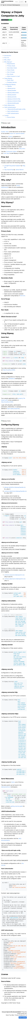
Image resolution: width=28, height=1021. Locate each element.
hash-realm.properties (13, 408)
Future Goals (10, 70)
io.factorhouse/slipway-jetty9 (7, 2)
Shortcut (22, 295)
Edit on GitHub (22, 1017)
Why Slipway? (8, 62)
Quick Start (10, 80)
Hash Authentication (13, 111)
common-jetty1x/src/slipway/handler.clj (15, 491)
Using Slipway (8, 78)
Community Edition (11, 151)
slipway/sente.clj (5, 787)
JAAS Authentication (10, 107)
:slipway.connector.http (13, 99)
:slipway (9, 86)
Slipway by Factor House (9, 52)
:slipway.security (11, 97)
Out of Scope (11, 72)
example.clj (11, 378)
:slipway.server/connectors (9, 503)
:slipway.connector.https (14, 101)
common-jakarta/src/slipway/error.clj (14, 579)
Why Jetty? (7, 60)
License (6, 115)
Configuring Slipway (10, 84)
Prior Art (6, 57)
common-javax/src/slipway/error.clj (14, 575)
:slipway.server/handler (8, 479)
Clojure (10, 136)
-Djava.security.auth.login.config (16, 109)
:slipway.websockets (13, 92)
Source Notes (11, 117)
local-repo (6, 153)
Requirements (11, 63)
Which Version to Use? (13, 76)
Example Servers (12, 82)
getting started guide (17, 806)
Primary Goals (11, 66)
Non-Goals (10, 74)
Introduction (7, 55)
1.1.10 (16, 1)
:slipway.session (11, 94)
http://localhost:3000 (9, 370)
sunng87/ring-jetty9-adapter (12, 165)
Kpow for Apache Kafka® (17, 133)
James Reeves (19, 169)
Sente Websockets (9, 105)
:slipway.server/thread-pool (9, 542)
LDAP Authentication (13, 113)
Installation (5, 23)
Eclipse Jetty (5, 131)
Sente (13, 782)
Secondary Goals (12, 68)
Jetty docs (22, 148)
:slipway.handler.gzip (13, 103)
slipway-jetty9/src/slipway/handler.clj (14, 487)
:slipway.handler (11, 90)
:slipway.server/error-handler (10, 552)
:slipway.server (11, 88)
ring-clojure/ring (8, 169)
